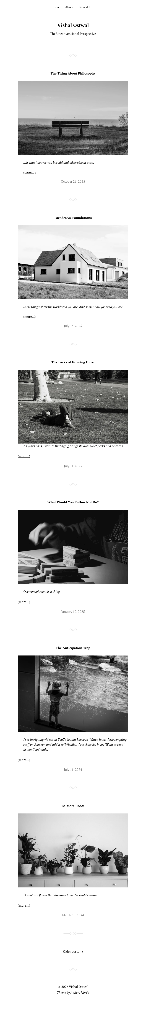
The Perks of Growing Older (73, 362)
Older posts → (73, 951)
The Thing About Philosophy (73, 73)
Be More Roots (73, 806)
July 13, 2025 (73, 326)
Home (55, 7)
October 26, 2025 (73, 181)
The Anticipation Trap (73, 648)
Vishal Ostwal (73, 25)
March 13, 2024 (73, 915)
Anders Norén (79, 992)
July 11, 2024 (73, 769)
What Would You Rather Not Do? (73, 502)
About (69, 7)
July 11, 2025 (73, 466)
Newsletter (87, 7)
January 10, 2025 (73, 611)
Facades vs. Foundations (73, 218)
